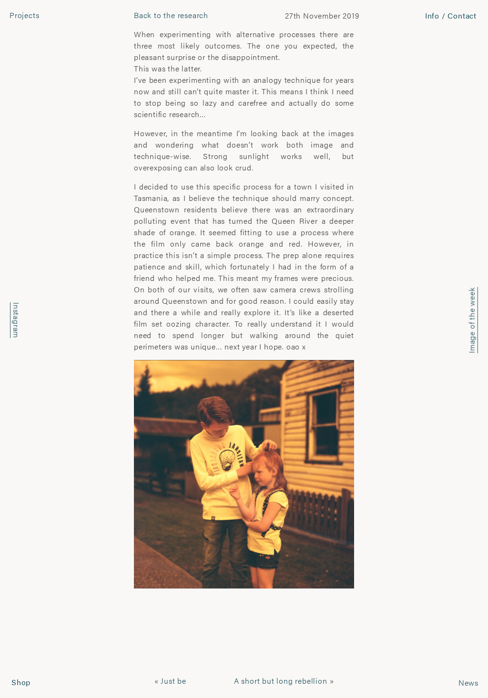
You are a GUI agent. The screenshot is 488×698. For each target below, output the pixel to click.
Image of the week (471, 320)
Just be (173, 680)
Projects (24, 15)
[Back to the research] (244, 473)
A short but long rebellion (280, 680)
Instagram (16, 320)
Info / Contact (451, 15)
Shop (20, 682)
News (468, 682)
